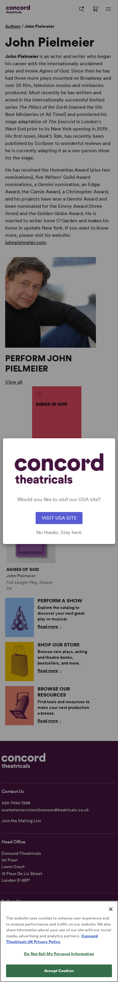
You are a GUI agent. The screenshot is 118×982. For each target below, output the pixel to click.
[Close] (110, 909)
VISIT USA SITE (59, 518)
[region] (59, 941)
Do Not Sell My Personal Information (59, 953)
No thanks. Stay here (59, 532)
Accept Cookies (59, 970)
